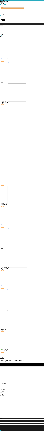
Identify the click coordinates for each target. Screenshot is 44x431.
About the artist (3, 377)
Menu (0, 4)
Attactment (2, 426)
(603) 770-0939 (3, 389)
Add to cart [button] (2, 61)
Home (1, 30)
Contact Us (3, 14)
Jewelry (6, 30)
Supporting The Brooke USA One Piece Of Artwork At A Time (7, 361)
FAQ (4, 31)
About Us (3, 30)
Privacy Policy (2, 384)
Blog (6, 31)
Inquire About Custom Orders (4, 1)
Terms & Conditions (3, 383)
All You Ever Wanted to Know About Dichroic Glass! (6, 359)
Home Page (1, 2)
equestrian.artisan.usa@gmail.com (5, 388)
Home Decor (2, 31)
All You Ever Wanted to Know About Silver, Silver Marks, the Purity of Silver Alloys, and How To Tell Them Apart (12, 360)
